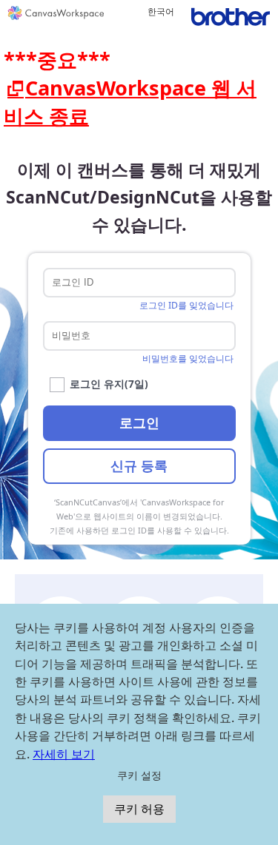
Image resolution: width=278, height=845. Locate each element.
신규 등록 (139, 465)
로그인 (139, 422)
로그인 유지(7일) (109, 384)
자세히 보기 (64, 754)
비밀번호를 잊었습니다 (188, 358)
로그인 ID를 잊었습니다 (186, 305)
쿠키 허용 (139, 809)
